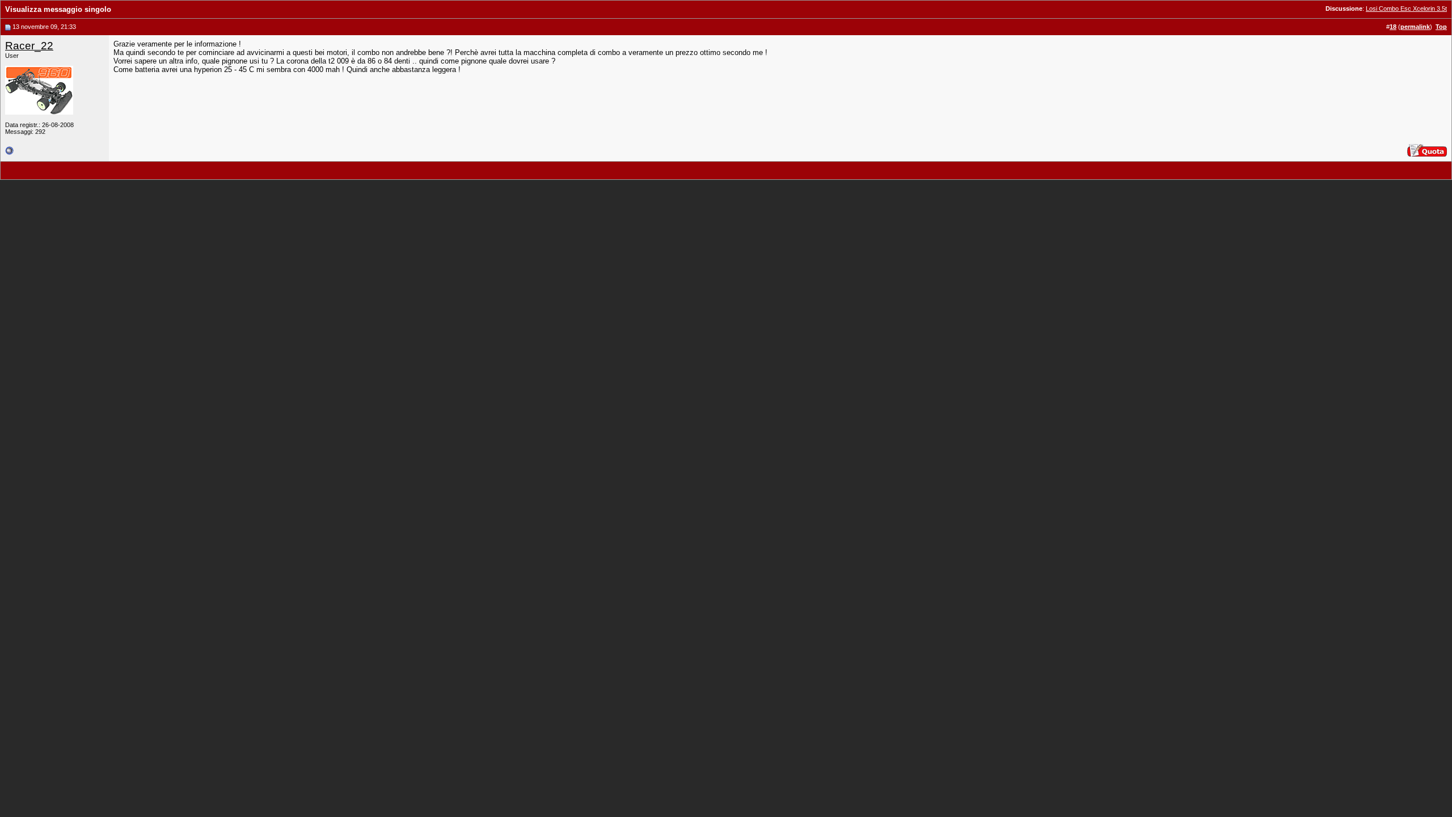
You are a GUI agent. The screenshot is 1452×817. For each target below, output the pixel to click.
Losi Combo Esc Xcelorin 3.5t (1406, 8)
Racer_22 (29, 46)
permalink (1415, 26)
